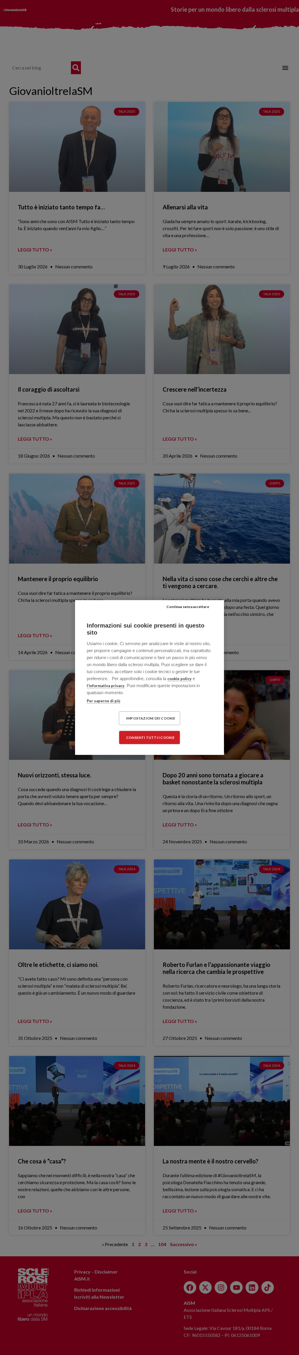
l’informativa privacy (105, 685)
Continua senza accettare (187, 606)
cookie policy (179, 678)
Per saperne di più (103, 701)
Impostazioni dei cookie (150, 718)
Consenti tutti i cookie (150, 737)
